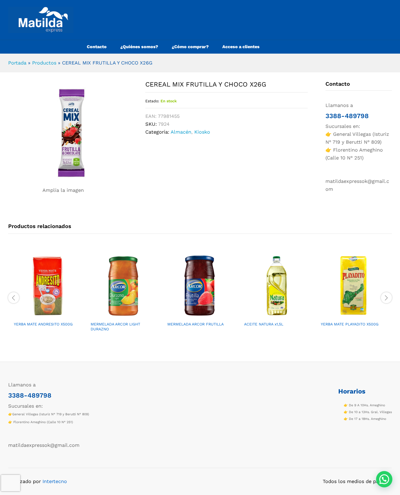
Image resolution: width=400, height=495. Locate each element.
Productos (44, 63)
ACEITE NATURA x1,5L (263, 324)
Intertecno (54, 481)
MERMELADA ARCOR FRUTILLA (195, 324)
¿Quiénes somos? (139, 47)
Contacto (97, 47)
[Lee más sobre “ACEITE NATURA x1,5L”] (270, 315)
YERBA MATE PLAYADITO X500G (350, 324)
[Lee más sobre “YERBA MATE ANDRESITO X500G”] (40, 315)
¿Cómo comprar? (190, 47)
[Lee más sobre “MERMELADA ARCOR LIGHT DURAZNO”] (117, 315)
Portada (17, 63)
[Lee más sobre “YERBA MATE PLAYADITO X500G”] (347, 315)
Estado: (152, 101)
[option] (46, 294)
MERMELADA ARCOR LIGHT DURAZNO (115, 326)
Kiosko (202, 132)
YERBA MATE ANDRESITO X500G (43, 324)
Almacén (181, 132)
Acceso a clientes (241, 47)
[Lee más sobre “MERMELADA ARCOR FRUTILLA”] (193, 315)
